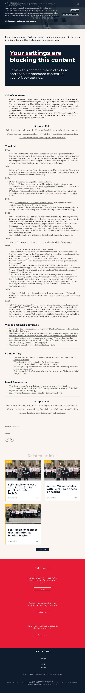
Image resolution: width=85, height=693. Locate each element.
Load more (42, 549)
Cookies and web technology (37, 674)
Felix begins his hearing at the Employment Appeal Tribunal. (47, 293)
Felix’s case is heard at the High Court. (36, 184)
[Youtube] (48, 651)
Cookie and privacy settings (54, 674)
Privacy (25, 674)
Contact (43, 668)
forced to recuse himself (64, 254)
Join (43, 664)
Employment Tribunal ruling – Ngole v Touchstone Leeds (36, 393)
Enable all (74, 11)
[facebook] (7, 440)
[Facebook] (37, 651)
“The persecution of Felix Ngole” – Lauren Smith (35, 364)
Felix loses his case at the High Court (36, 191)
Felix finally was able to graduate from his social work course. (45, 235)
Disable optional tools (70, 14)
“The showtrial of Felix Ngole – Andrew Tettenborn (36, 362)
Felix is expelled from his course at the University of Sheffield (46, 170)
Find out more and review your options (20, 21)
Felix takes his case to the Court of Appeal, (34, 203)
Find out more (42, 612)
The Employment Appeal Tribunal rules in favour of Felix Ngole (38, 386)
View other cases (12, 427)
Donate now (42, 635)
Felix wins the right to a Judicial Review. (34, 182)
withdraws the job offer (41, 224)
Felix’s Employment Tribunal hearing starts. (35, 249)
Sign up (42, 589)
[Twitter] (42, 651)
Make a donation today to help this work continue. (42, 138)
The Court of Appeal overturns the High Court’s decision (41, 207)
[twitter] (12, 440)
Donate (43, 659)
